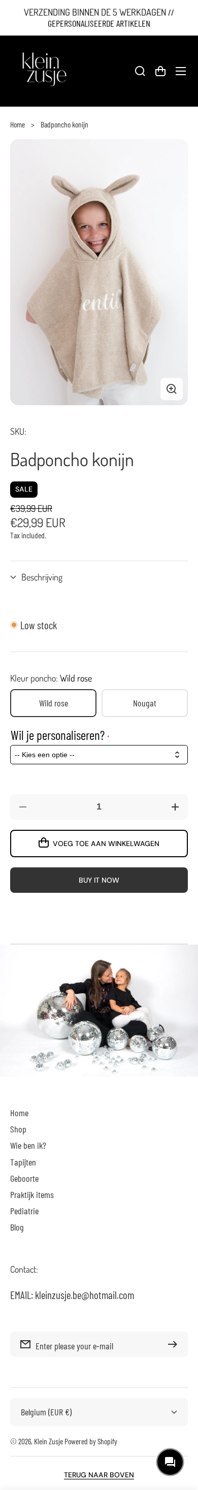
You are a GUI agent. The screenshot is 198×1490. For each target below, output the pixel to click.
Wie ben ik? (28, 1145)
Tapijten (23, 1162)
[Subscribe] (175, 1344)
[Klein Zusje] (43, 71)
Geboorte (24, 1178)
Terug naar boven (99, 1474)
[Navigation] (181, 71)
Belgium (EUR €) (46, 1411)
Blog (17, 1227)
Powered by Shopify (90, 1441)
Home (17, 124)
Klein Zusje (48, 1441)
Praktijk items (32, 1194)
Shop (18, 1129)
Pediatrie (24, 1210)
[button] (99, 577)
